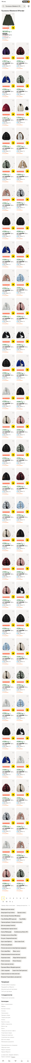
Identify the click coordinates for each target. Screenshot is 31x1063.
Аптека (3, 1019)
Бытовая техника (5, 1008)
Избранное (15, 1061)
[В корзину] (13, 28)
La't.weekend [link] (6, 63)
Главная (3, 1061)
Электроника (4, 1013)
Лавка (9, 1061)
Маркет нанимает (6, 1049)
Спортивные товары (6, 1033)
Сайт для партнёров (6, 991)
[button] (29, 6)
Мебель (3, 1006)
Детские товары (5, 1039)
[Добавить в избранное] (13, 14)
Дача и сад (4, 1026)
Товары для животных (7, 1035)
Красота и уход (5, 1022)
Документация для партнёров (9, 989)
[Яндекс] (13, 1057)
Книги (3, 1028)
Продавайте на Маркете (7, 987)
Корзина (22, 1061)
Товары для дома (5, 1017)
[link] (7, 909)
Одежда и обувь (5, 1015)
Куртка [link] (7, 34)
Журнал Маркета (5, 1052)
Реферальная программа (7, 997)
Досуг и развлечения (6, 1004)
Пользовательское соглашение (9, 1045)
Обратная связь (5, 1047)
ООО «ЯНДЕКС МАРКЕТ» (12, 1055)
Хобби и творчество (6, 1024)
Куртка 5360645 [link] (22, 177)
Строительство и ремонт (7, 1037)
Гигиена (3, 1011)
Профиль (28, 1061)
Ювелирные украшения (7, 1041)
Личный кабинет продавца (8, 984)
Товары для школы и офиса (8, 1030)
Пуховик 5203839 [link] (8, 64)
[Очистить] (24, 6)
